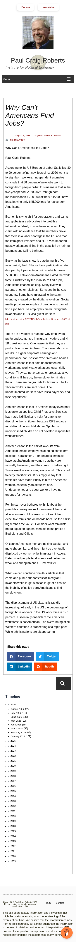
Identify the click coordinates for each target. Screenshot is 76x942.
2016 (13, 786)
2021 (13, 761)
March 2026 (17, 728)
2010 (13, 816)
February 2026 (18, 732)
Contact (60, 903)
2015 (13, 791)
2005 (13, 831)
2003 (13, 841)
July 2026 (16, 713)
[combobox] (30, 683)
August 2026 (17, 709)
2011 (13, 811)
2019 (13, 771)
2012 (13, 806)
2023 (13, 751)
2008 (13, 826)
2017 (13, 781)
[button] (37, 79)
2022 (13, 756)
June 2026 (16, 717)
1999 (13, 861)
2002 (13, 846)
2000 (13, 856)
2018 (13, 776)
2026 (13, 704)
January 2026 (18, 736)
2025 (13, 741)
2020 (13, 766)
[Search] (63, 683)
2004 (13, 836)
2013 (13, 801)
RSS (48, 903)
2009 (13, 821)
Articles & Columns (52, 135)
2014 (13, 796)
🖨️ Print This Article (15, 140)
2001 (13, 851)
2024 (13, 746)
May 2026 (16, 721)
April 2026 (16, 724)
